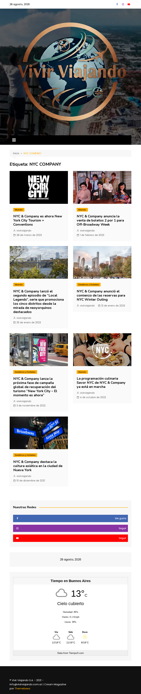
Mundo (19, 209)
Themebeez (22, 688)
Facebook (117, 4)
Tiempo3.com (76, 653)
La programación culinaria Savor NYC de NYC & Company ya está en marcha (101, 382)
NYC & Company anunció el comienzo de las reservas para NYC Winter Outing (101, 295)
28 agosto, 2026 (20, 4)
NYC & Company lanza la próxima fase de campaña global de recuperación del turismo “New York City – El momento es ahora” (35, 386)
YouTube (128, 4)
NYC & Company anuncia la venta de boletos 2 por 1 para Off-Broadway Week (100, 220)
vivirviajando (24, 230)
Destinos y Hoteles (88, 284)
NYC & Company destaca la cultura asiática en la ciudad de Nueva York (37, 465)
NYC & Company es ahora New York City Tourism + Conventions (37, 220)
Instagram (123, 4)
